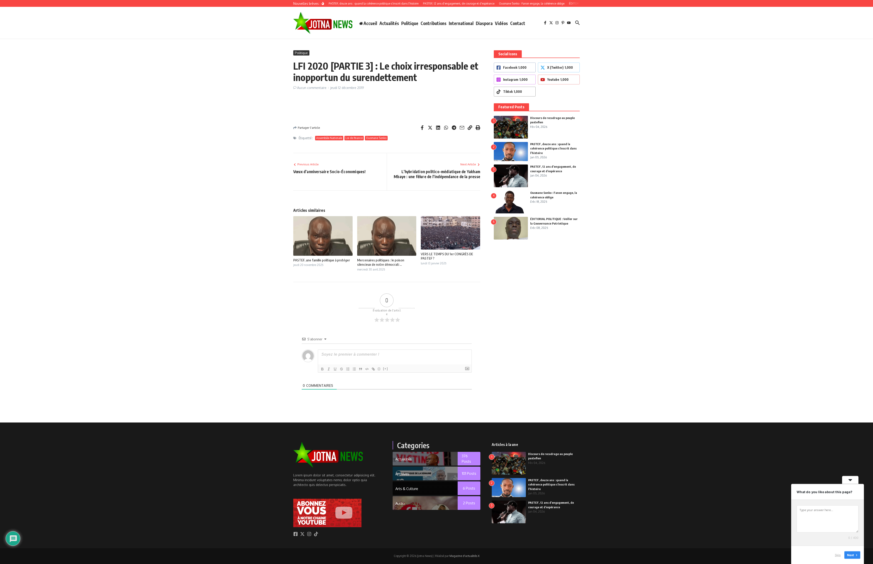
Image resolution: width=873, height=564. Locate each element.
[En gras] (322, 369)
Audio (400, 503)
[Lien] (373, 369)
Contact (517, 23)
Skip (838, 554)
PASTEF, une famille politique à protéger (321, 260)
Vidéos (501, 23)
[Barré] (341, 369)
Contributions (434, 23)
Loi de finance (354, 138)
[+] (385, 368)
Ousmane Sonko (376, 138)
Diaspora (484, 23)
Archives (402, 474)
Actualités (389, 23)
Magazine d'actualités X (464, 556)
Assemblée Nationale (329, 138)
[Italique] (329, 369)
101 (469, 473)
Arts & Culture (406, 488)
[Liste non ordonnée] (354, 369)
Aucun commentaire (311, 88)
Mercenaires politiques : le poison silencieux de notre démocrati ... (380, 262)
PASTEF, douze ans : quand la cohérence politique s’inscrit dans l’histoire (553, 148)
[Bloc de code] (367, 369)
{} (379, 368)
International (461, 23)
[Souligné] (335, 369)
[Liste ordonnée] (348, 369)
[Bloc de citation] (360, 369)
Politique (409, 23)
